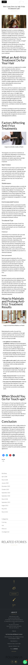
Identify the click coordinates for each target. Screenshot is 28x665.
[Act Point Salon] (4, 1)
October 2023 (5, 489)
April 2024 (4, 476)
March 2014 (5, 499)
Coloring (4, 522)
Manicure (4, 528)
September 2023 (6, 492)
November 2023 (6, 486)
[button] (14, 21)
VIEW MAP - (14, 651)
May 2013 (4, 508)
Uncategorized (5, 532)
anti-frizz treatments (20, 441)
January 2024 (5, 483)
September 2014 (6, 496)
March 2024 (5, 480)
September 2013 (6, 502)
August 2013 (5, 505)
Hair (3, 525)
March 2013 (5, 512)
